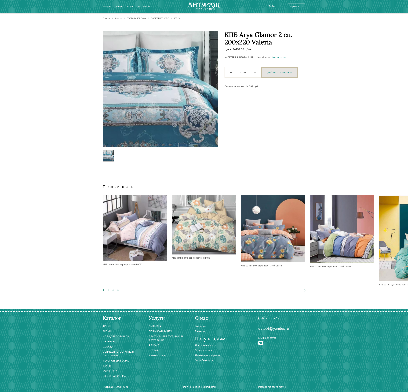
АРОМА (107, 331)
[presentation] (299, 290)
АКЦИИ (107, 326)
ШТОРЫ (153, 350)
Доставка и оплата (205, 345)
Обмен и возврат (204, 350)
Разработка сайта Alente (272, 386)
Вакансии (200, 331)
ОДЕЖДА (108, 346)
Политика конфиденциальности (198, 386)
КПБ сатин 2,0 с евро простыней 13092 (330, 266)
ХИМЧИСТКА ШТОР (160, 355)
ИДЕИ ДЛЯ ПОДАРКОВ (116, 336)
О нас (130, 6)
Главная (106, 18)
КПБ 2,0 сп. (178, 18)
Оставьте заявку (279, 57)
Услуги (119, 6)
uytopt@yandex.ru (273, 328)
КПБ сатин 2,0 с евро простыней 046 (191, 257)
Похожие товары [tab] (118, 186)
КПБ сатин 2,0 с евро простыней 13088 (261, 265)
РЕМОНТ (154, 345)
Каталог (118, 18)
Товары (107, 6)
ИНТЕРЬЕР (109, 341)
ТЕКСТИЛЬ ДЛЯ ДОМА (136, 18)
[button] (103, 290)
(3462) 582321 (270, 317)
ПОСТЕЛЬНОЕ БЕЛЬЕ (160, 18)
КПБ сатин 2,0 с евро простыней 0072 (122, 264)
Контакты (200, 326)
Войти (272, 6)
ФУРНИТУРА (110, 370)
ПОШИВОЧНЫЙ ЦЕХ (160, 331)
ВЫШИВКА (155, 326)
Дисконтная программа (207, 355)
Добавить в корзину (279, 72)
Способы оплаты (204, 360)
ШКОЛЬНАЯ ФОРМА (114, 375)
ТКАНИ (107, 365)
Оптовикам (144, 6)
